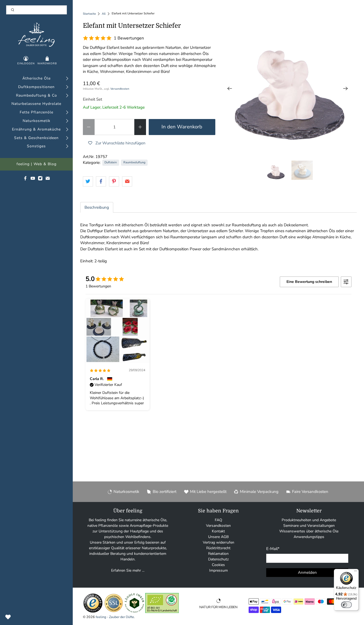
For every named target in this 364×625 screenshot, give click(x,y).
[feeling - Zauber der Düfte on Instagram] (40, 179)
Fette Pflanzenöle (36, 112)
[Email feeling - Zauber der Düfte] (47, 179)
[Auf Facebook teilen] (101, 181)
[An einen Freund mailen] (127, 181)
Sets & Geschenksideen (36, 138)
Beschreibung (96, 207)
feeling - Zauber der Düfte (115, 617)
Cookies (218, 564)
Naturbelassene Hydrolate (36, 104)
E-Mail (273, 548)
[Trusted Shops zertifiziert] (93, 612)
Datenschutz (218, 559)
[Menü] (355, 572)
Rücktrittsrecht (218, 548)
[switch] (346, 605)
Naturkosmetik (36, 121)
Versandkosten (119, 89)
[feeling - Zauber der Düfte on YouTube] (33, 179)
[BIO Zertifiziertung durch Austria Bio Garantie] (162, 612)
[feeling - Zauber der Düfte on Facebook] (25, 179)
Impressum (218, 570)
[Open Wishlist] (8, 617)
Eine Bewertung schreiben (309, 281)
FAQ (218, 520)
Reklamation (218, 553)
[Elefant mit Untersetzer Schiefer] (287, 88)
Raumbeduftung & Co (36, 95)
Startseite (89, 13)
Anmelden (307, 572)
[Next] (345, 88)
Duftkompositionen (36, 87)
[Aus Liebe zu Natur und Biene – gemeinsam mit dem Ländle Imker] (134, 612)
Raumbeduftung (134, 162)
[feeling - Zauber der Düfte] (36, 35)
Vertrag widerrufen (218, 542)
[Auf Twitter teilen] (88, 181)
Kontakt (218, 531)
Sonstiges (36, 146)
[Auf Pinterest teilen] (114, 181)
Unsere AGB (218, 536)
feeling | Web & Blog (36, 164)
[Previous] (230, 88)
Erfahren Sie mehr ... (127, 570)
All (104, 13)
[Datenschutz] (114, 612)
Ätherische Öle (36, 78)
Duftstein (110, 162)
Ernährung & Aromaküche (36, 129)
